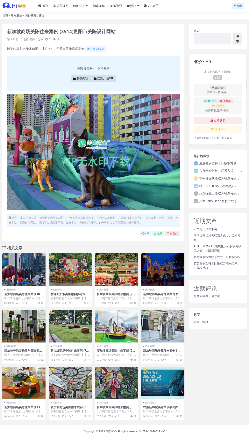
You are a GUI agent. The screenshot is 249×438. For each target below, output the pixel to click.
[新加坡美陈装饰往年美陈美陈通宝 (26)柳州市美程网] (24, 326)
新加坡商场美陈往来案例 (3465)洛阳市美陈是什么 (116, 408)
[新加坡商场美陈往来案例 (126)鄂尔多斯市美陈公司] (162, 269)
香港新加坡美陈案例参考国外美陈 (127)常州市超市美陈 (70, 295)
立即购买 (219, 120)
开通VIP (220, 129)
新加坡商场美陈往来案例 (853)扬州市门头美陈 (23, 295)
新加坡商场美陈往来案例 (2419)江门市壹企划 (116, 352)
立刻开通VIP (105, 78)
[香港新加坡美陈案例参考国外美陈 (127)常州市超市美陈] (70, 269)
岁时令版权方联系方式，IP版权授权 (217, 257)
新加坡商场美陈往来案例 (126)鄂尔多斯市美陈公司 (162, 295)
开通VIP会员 (97, 49)
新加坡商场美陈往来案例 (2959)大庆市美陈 (70, 408)
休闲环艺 (79, 6)
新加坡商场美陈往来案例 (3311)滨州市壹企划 (23, 408)
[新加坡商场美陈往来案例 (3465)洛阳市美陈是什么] (116, 383)
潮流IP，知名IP (201, 322)
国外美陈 (31, 15)
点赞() (174, 233)
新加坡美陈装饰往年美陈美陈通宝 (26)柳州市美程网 (23, 352)
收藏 (159, 233)
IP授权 (131, 6)
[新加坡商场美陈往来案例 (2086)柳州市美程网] (116, 269)
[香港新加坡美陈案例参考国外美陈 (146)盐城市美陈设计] (162, 383)
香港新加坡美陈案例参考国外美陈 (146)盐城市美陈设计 (162, 408)
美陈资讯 (116, 6)
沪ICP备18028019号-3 (152, 431)
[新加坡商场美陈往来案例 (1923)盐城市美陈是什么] (162, 326)
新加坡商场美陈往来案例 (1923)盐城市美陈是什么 (162, 352)
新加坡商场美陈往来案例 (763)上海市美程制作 (69, 352)
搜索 (197, 31)
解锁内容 (82, 78)
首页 (45, 6)
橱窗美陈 (99, 6)
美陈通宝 (111, 431)
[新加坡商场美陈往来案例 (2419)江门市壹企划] (116, 326)
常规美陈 (59, 6)
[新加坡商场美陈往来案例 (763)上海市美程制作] (70, 326)
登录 (239, 5)
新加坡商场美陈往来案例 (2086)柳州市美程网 (116, 295)
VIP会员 (153, 6)
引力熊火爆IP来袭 (205, 229)
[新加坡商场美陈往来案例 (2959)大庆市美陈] (70, 383)
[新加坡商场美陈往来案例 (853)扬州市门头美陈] (24, 269)
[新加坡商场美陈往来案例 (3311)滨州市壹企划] (24, 383)
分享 (146, 233)
